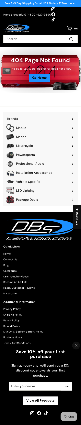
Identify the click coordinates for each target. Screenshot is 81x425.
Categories (10, 271)
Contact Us (10, 259)
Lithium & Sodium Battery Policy (23, 331)
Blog (6, 265)
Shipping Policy (12, 314)
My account (10, 293)
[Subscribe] (66, 386)
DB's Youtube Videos (16, 276)
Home (7, 253)
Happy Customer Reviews (19, 287)
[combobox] (40, 39)
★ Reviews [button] (77, 216)
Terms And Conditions (17, 343)
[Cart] (69, 28)
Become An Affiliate (15, 282)
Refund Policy (11, 326)
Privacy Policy (12, 309)
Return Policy (11, 320)
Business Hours (12, 337)
